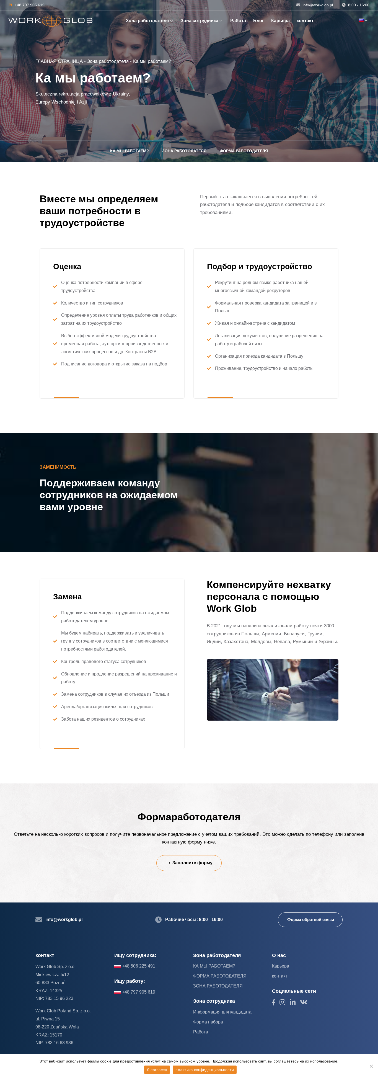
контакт (305, 20)
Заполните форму (192, 862)
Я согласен (157, 1069)
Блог (258, 20)
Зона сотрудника (199, 20)
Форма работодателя (244, 151)
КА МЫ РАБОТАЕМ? (214, 966)
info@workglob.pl (317, 5)
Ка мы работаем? (129, 151)
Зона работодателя (147, 20)
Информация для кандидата (222, 1012)
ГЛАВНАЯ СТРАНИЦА (59, 61)
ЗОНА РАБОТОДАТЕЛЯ (218, 986)
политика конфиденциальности (204, 1069)
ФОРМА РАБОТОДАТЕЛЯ (220, 976)
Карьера (280, 20)
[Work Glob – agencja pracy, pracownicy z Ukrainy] (50, 20)
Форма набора (208, 1022)
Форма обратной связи (310, 919)
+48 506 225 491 (138, 966)
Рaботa (238, 20)
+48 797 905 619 (27, 5)
